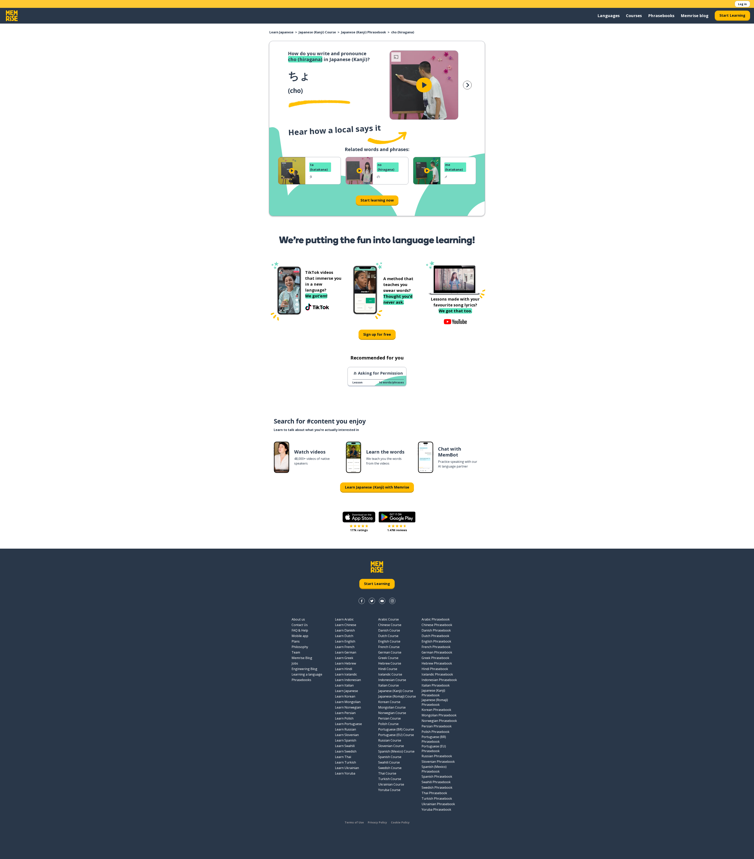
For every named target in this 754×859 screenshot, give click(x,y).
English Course (389, 641)
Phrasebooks (661, 15)
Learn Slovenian (347, 735)
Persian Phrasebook (437, 726)
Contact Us (300, 625)
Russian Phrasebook (437, 756)
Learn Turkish (345, 762)
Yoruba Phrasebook (436, 809)
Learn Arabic (344, 619)
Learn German (345, 652)
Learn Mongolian (348, 702)
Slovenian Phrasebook (438, 761)
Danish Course (389, 630)
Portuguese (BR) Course (396, 729)
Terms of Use (354, 822)
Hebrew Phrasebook (437, 663)
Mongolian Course (392, 707)
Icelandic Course (390, 674)
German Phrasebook (437, 652)
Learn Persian (345, 713)
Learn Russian (345, 729)
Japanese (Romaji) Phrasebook (435, 702)
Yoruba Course (389, 790)
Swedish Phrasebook (437, 787)
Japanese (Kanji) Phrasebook (363, 32)
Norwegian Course (392, 713)
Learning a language (307, 674)
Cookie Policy (400, 822)
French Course (389, 647)
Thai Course (387, 773)
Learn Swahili (345, 746)
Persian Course (389, 718)
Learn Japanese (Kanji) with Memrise (377, 487)
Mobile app (300, 636)
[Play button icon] (424, 85)
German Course (389, 652)
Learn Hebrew (345, 663)
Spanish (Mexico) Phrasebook (434, 769)
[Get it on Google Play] (397, 517)
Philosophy (300, 647)
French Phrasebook (436, 647)
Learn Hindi (343, 669)
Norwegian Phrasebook (439, 721)
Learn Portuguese (348, 724)
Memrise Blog (302, 658)
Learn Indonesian (348, 680)
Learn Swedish (345, 751)
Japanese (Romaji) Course (397, 696)
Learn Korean (345, 696)
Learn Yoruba (345, 773)
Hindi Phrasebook (435, 669)
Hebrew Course (389, 663)
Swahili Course (389, 762)
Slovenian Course (391, 746)
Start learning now (377, 200)
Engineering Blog (304, 669)
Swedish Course (390, 768)
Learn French (344, 647)
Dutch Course (388, 636)
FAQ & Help (300, 630)
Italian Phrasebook (436, 685)
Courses (634, 15)
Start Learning (732, 15)
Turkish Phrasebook (437, 798)
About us (298, 619)
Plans (296, 641)
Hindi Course (387, 669)
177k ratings (359, 530)
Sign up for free (377, 334)
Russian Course (389, 740)
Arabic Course (388, 619)
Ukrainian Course (391, 784)
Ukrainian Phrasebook (438, 804)
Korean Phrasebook (436, 710)
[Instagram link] (392, 601)
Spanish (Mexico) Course (396, 751)
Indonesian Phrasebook (439, 680)
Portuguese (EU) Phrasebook (434, 748)
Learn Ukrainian (347, 768)
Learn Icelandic (346, 674)
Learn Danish (345, 630)
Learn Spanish (345, 740)
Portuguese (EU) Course (396, 735)
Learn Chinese (345, 625)
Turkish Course (389, 779)
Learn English (345, 641)
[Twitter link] (372, 601)
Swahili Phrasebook (436, 782)
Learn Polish (344, 718)
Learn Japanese (281, 32)
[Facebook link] (362, 601)
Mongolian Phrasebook (439, 715)
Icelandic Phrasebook (437, 674)
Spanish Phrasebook (437, 776)
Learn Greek (344, 658)
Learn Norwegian (348, 707)
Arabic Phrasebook (436, 619)
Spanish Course (389, 757)
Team (296, 652)
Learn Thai (343, 757)
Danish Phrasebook (436, 630)
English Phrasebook (436, 641)
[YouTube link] (382, 601)
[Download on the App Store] (358, 517)
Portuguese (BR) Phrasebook (434, 739)
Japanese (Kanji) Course (317, 32)
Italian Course (388, 685)
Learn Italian (344, 685)
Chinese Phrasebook (437, 625)
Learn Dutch (344, 636)
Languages (609, 15)
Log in (742, 4)
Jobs (295, 663)
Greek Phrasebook (435, 658)
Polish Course (388, 724)
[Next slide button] (467, 85)
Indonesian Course (392, 680)
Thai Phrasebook (434, 793)
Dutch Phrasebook (435, 636)
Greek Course (388, 658)
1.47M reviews (397, 530)
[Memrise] (12, 16)
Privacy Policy (377, 822)
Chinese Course (389, 625)
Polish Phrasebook (435, 732)
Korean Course (389, 702)
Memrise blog (694, 15)
